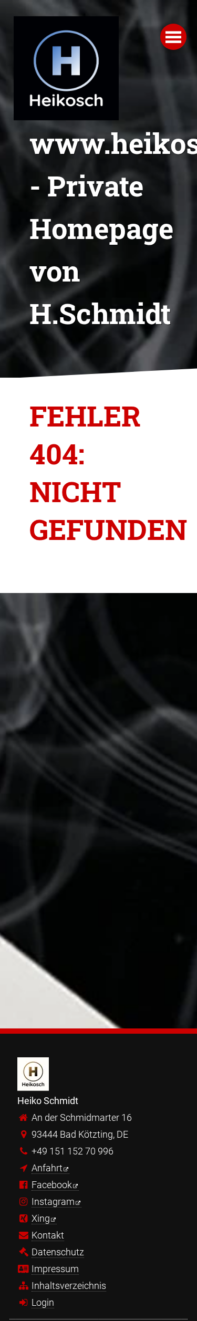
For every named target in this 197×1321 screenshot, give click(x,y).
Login (43, 1302)
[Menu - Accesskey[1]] (173, 37)
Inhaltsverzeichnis (69, 1285)
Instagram (53, 1201)
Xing (41, 1218)
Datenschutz (58, 1251)
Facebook (52, 1184)
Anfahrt (47, 1167)
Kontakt (48, 1235)
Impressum (55, 1268)
